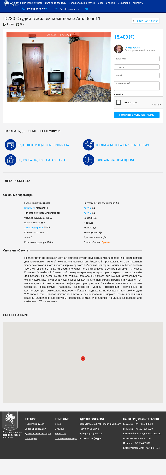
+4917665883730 (144, 424)
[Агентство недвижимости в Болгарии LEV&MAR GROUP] (12, 3)
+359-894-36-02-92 (35, 9)
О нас (100, 3)
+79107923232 (153, 433)
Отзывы (110, 3)
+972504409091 (141, 443)
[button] (83, 359)
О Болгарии (124, 3)
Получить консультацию (136, 114)
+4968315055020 (144, 429)
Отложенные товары (66, 438)
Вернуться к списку (147, 20)
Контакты (138, 3)
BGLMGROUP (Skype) (90, 438)
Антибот (118, 94)
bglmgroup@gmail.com (91, 433)
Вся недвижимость (32, 3)
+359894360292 (142, 438)
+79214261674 (152, 448)
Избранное (86, 10)
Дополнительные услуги (82, 3)
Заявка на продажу (55, 3)
